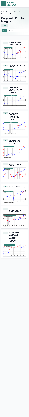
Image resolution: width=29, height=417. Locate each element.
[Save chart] (24, 43)
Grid (5, 30)
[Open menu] (26, 3)
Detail (11, 30)
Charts (2, 11)
